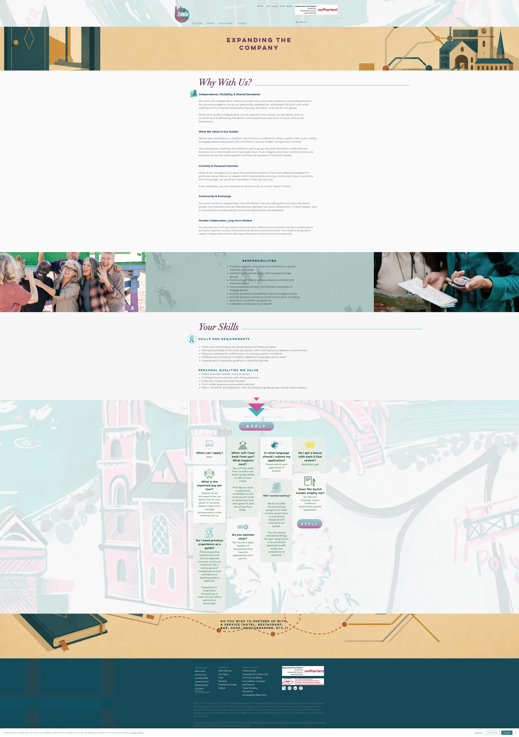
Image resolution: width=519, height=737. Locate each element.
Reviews (222, 681)
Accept (507, 732)
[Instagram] (289, 688)
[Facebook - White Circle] (301, 688)
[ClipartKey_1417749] (284, 688)
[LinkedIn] (295, 688)
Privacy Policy (137, 732)
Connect (199, 688)
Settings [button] (479, 732)
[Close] (515, 733)
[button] (210, 22)
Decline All (492, 732)
